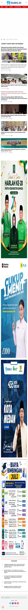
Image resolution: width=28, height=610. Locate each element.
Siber (16, 600)
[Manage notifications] (3, 607)
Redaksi (12, 600)
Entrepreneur (18, 6)
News (2, 6)
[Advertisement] (14, 23)
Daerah (11, 6)
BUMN (6, 6)
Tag (4, 39)
